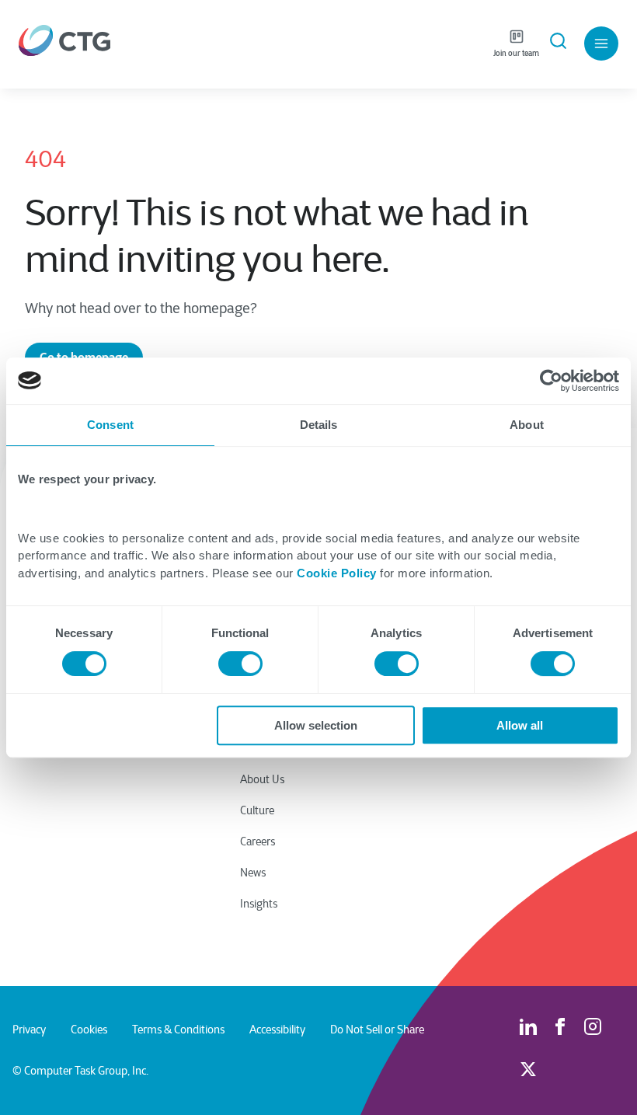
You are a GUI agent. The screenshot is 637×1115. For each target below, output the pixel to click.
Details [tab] (319, 424)
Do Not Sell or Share (377, 1030)
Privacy (29, 1030)
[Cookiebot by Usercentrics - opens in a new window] (551, 380)
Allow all (519, 725)
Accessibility (277, 1030)
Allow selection (315, 725)
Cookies (89, 1030)
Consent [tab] (110, 424)
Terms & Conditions (178, 1030)
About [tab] (527, 424)
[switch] (240, 663)
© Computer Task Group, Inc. (80, 1071)
